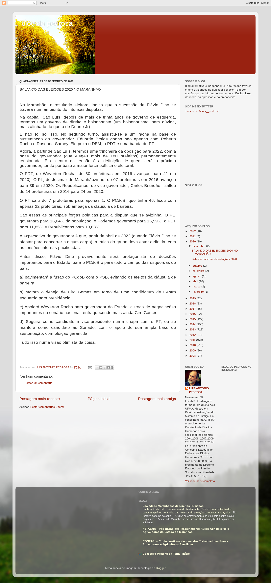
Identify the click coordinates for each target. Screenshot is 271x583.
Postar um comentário (38, 382)
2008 (193, 355)
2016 (193, 313)
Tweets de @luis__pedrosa (202, 111)
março (197, 286)
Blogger (160, 568)
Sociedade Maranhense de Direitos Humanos (173, 506)
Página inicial (99, 399)
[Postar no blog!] (101, 368)
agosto (197, 276)
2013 (193, 329)
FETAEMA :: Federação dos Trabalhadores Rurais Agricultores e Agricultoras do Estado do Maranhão (186, 530)
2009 (193, 350)
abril (196, 281)
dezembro (199, 246)
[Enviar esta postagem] (90, 367)
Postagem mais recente (39, 399)
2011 (192, 340)
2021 (193, 236)
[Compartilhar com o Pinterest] (112, 368)
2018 (193, 303)
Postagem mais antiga (157, 399)
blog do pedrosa (47, 23)
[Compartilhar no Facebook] (108, 368)
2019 (193, 298)
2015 (193, 319)
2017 (193, 308)
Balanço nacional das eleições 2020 (214, 259)
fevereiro (199, 291)
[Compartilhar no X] (105, 368)
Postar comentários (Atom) (47, 406)
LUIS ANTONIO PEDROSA (199, 390)
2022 (193, 231)
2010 (193, 345)
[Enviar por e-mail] (97, 368)
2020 (193, 241)
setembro (199, 270)
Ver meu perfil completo (200, 481)
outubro (198, 265)
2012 (193, 334)
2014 (193, 324)
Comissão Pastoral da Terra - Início (166, 553)
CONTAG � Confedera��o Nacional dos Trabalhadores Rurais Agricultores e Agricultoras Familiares (185, 543)
